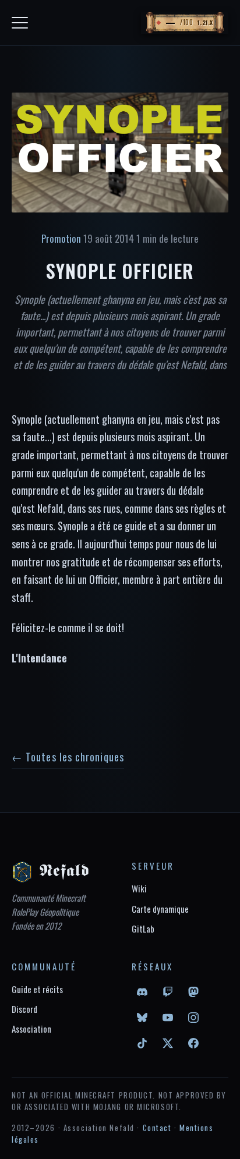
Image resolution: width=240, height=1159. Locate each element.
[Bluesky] (142, 1017)
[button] (184, 23)
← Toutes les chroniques (68, 756)
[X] (167, 1043)
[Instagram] (193, 1017)
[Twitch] (167, 991)
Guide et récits (37, 989)
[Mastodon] (193, 991)
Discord (24, 1008)
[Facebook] (193, 1043)
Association (31, 1028)
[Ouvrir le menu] (20, 23)
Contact (157, 1127)
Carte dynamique (160, 908)
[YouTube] (167, 1017)
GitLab (143, 928)
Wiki (139, 888)
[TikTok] (142, 1043)
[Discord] (142, 991)
